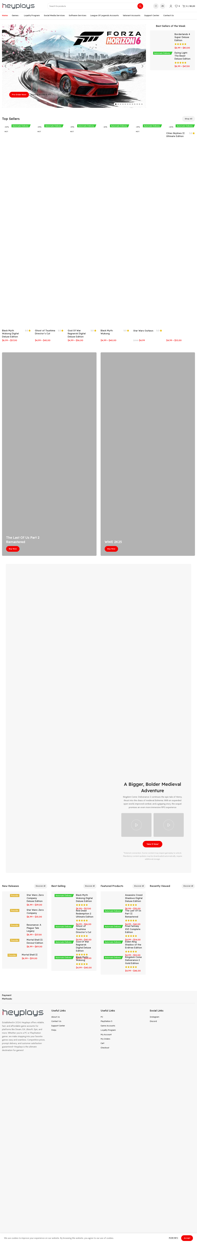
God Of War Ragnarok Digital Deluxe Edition (77, 333)
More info (173, 1238)
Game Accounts (108, 1026)
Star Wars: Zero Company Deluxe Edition (35, 898)
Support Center (58, 1026)
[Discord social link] (162, 6)
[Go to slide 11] (139, 104)
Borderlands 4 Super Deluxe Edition (182, 37)
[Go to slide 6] (127, 104)
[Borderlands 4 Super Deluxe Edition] (162, 36)
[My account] (171, 6)
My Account (106, 1034)
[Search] (140, 6)
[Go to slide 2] (118, 104)
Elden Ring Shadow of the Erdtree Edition (133, 944)
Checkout (105, 1047)
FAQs (53, 1030)
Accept (187, 1238)
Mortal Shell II (30, 954)
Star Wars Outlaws (143, 330)
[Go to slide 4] (123, 104)
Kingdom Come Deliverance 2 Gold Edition (133, 960)
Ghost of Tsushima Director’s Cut (83, 929)
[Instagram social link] (156, 6)
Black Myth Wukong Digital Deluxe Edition (10, 333)
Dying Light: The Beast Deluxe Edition (182, 55)
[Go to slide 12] (142, 104)
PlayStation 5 (106, 1021)
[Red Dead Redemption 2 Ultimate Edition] (64, 914)
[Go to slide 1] (115, 104)
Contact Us (56, 1021)
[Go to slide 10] (137, 104)
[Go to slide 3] (120, 104)
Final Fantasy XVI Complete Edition (132, 929)
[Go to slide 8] (132, 104)
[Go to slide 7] (130, 104)
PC (102, 1017)
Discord (153, 1021)
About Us (55, 1017)
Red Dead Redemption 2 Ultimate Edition (84, 913)
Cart (102, 1043)
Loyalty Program (108, 1030)
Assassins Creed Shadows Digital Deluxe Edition (133, 898)
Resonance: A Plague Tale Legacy (34, 927)
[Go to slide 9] (134, 104)
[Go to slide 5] (125, 104)
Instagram (154, 1017)
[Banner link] (49, 454)
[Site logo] (18, 6)
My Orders (105, 1039)
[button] (5, 66)
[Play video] (136, 825)
